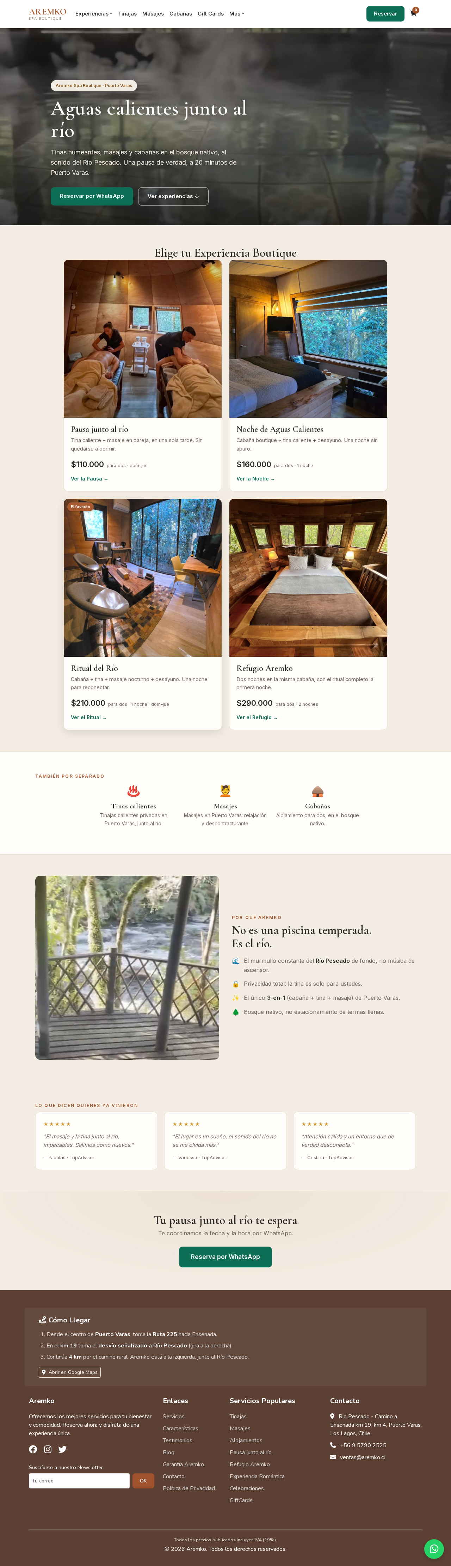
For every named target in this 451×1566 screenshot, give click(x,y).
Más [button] (234, 13)
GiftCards (241, 1500)
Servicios (174, 1416)
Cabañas (180, 13)
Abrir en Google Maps (72, 1372)
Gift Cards (211, 13)
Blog (168, 1452)
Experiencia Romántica (257, 1476)
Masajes (153, 13)
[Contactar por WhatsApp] (434, 1549)
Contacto (174, 1476)
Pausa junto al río (251, 1452)
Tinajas (127, 13)
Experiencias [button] (92, 13)
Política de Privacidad (189, 1488)
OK (143, 1481)
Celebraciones (247, 1488)
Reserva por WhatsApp (225, 1256)
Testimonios (177, 1440)
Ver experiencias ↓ (173, 196)
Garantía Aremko (183, 1464)
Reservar (385, 14)
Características (180, 1428)
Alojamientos (246, 1440)
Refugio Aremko (250, 1464)
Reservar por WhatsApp (92, 195)
